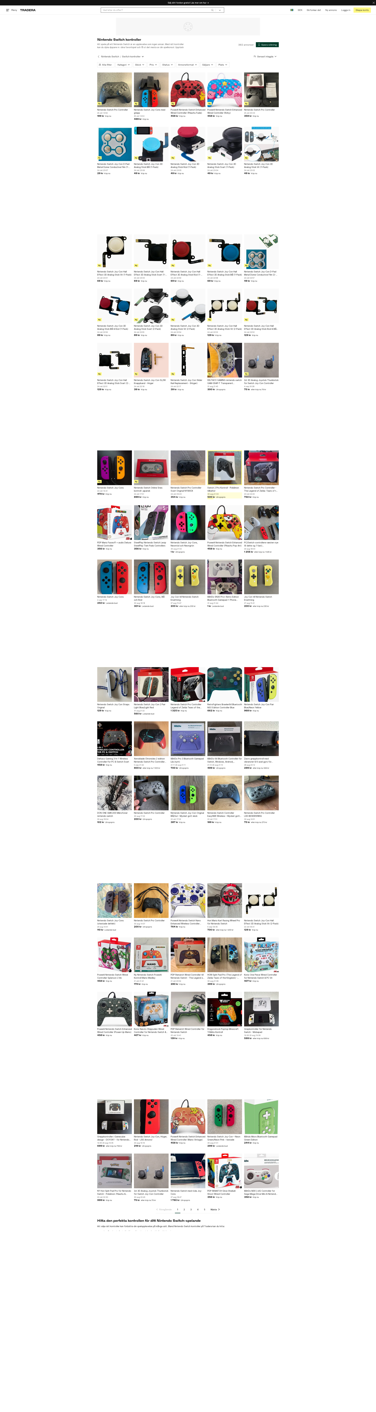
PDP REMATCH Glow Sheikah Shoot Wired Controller (221, 1192)
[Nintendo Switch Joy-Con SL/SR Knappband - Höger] (151, 360)
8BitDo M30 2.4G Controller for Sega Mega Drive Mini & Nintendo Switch (260, 1192)
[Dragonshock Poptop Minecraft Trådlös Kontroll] (224, 1009)
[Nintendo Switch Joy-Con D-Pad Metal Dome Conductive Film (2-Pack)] (261, 251)
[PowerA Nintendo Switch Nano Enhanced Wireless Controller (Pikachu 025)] (188, 900)
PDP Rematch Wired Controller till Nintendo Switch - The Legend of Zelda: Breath (187, 976)
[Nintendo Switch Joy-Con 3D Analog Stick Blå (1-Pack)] (151, 144)
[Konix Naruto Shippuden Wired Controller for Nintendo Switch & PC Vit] (151, 1009)
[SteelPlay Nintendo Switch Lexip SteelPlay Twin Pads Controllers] (151, 522)
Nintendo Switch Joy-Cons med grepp (149, 111)
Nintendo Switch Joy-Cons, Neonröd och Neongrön (184, 544)
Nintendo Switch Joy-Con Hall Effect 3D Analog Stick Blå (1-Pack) (224, 273)
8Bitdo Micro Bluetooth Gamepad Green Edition (260, 1138)
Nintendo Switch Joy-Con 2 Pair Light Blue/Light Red (149, 706)
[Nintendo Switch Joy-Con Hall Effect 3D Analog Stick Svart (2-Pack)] (114, 360)
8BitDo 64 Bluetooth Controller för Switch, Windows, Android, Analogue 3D (224, 760)
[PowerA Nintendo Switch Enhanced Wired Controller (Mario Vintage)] (188, 1116)
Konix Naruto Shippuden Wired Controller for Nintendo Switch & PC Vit (150, 1031)
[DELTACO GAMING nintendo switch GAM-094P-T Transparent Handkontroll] (224, 360)
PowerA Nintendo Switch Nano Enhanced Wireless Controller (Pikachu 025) (186, 922)
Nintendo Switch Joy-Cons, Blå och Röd (149, 598)
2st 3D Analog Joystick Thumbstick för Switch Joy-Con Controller (261, 381)
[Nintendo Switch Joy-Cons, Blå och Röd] (151, 577)
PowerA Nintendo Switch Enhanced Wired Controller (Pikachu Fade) (188, 111)
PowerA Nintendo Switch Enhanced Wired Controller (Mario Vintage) (188, 1138)
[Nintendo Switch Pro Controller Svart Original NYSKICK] (188, 467)
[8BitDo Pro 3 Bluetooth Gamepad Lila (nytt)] (188, 738)
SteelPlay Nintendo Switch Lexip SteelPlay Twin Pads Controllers (150, 544)
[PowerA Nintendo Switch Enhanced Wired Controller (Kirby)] (224, 89)
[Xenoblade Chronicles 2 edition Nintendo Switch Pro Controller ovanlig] (151, 738)
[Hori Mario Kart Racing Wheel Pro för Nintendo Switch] (224, 900)
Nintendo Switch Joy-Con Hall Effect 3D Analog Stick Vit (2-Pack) (224, 327)
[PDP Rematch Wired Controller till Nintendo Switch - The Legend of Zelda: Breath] (188, 954)
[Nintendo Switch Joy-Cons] (114, 467)
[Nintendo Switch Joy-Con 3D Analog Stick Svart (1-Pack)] (224, 144)
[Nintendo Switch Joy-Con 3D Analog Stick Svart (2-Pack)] (151, 306)
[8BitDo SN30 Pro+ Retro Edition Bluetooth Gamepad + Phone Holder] (224, 577)
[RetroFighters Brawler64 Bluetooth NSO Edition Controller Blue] (224, 684)
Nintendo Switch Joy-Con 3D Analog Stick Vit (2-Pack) (185, 327)
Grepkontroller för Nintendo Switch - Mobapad (258, 1030)
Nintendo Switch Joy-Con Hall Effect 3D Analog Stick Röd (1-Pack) (186, 273)
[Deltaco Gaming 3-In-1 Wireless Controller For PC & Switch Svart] (114, 738)
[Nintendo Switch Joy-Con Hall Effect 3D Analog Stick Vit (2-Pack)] (224, 306)
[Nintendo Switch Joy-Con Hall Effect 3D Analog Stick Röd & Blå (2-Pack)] (261, 306)
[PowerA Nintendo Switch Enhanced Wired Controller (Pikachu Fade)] (188, 89)
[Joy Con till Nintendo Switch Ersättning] (188, 577)
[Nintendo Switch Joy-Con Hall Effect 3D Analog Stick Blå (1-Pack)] (224, 251)
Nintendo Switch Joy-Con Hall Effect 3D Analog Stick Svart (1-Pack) (149, 273)
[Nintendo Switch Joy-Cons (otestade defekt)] (114, 900)
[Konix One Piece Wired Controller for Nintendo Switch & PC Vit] (261, 954)
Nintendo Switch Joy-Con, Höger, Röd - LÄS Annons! (150, 1138)
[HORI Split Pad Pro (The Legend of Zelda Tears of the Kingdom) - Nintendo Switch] (224, 954)
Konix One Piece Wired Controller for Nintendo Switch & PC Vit (260, 976)
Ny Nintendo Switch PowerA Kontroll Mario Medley (148, 976)
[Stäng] (373, 2)
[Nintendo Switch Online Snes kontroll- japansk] (151, 467)
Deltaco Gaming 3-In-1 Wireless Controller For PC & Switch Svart (113, 760)
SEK (300, 10)
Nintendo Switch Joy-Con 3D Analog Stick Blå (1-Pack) (148, 165)
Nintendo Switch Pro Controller (112, 109)
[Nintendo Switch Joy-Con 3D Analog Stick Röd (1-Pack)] (188, 144)
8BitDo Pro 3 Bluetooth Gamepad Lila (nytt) (187, 760)
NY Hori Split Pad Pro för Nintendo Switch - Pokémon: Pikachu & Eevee (114, 1192)
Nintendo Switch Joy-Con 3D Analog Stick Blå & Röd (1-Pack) (112, 327)
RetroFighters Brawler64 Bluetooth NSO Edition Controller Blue (224, 706)
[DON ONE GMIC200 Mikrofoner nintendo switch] (114, 793)
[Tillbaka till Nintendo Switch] (98, 56)
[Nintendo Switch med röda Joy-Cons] (188, 1171)
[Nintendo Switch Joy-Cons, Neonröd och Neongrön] (188, 522)
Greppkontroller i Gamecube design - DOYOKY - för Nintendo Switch (113, 1138)
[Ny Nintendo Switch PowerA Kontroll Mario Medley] (151, 954)
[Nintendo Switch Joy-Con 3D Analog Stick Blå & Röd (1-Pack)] (114, 306)
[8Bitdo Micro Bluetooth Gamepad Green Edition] (261, 1116)
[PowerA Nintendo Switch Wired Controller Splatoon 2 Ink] (114, 954)
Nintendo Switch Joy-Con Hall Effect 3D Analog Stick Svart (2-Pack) (113, 382)
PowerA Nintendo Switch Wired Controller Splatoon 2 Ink (112, 976)
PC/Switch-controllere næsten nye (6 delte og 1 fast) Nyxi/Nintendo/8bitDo (261, 544)
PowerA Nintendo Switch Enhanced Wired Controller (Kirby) (224, 111)
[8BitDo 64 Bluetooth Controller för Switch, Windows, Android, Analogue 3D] (224, 738)
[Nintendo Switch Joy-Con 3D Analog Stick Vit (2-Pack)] (188, 306)
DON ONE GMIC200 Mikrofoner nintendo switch (112, 814)
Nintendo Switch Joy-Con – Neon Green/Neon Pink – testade (223, 1138)
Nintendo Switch (110, 56)
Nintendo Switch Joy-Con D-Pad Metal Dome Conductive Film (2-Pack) (260, 273)
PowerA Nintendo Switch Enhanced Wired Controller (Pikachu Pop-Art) (224, 544)
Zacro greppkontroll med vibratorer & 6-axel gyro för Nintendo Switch (257, 760)
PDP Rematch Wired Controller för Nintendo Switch (187, 1030)
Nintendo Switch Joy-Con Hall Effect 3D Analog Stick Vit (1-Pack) (114, 273)
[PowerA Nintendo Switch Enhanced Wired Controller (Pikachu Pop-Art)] (224, 522)
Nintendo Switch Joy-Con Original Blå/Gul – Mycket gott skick (187, 814)
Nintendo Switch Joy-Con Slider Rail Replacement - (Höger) (186, 381)
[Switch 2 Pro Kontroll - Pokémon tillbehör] (224, 467)
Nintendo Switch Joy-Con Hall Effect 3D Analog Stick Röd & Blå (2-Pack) (260, 327)
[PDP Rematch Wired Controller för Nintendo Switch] (188, 1009)
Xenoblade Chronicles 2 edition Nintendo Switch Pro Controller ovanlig (149, 760)
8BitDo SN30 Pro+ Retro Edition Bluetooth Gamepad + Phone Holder (223, 598)
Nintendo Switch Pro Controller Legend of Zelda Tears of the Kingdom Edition (186, 706)
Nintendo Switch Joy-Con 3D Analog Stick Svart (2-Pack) (148, 327)
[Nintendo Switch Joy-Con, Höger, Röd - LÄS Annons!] (151, 1116)
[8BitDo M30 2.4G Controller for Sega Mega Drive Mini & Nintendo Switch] (261, 1171)
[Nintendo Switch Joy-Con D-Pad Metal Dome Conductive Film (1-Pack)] (114, 144)
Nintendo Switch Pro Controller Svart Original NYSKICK (186, 489)
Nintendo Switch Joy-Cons (110, 487)
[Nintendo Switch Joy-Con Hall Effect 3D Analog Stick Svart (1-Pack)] (151, 251)
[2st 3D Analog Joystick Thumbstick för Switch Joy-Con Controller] (261, 360)
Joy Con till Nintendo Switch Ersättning (185, 598)
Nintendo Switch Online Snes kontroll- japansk (148, 489)
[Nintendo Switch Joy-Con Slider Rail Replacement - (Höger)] (188, 360)
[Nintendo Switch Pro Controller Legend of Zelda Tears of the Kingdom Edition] (188, 684)
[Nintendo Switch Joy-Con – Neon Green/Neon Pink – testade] (224, 1116)
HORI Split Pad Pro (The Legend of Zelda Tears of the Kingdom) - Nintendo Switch (224, 976)
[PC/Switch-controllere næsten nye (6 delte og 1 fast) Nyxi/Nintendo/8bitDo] (261, 522)
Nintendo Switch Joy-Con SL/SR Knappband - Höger (150, 381)
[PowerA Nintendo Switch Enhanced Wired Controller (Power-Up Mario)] (114, 1009)
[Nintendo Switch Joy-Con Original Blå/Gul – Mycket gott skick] (188, 793)
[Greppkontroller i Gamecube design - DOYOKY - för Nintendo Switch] (114, 1116)
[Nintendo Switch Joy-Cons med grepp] (151, 89)
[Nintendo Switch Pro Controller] (114, 89)
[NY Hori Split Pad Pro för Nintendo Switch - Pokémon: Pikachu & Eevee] (114, 1171)
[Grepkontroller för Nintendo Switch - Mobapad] (261, 1009)
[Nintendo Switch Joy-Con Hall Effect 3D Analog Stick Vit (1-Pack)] (114, 251)
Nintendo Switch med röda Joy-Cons (186, 1192)
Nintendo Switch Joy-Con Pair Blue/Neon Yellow (259, 706)
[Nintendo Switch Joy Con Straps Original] (114, 684)
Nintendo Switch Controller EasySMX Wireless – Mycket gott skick (223, 815)
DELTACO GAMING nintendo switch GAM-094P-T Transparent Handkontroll (224, 382)
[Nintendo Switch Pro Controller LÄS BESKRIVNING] (261, 793)
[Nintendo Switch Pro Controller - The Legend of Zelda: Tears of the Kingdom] (261, 467)
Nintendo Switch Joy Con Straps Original (113, 706)
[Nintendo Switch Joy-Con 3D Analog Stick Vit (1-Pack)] (261, 144)
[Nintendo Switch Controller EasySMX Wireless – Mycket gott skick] (224, 793)
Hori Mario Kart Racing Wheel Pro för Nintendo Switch (223, 922)
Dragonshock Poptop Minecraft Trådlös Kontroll (223, 1030)
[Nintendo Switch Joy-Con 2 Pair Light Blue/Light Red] (151, 684)
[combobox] (158, 10)
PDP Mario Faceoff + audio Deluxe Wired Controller (114, 544)
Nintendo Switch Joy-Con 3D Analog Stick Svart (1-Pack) (221, 165)
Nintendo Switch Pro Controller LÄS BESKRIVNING (259, 814)
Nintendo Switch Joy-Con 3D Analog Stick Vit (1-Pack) (258, 165)
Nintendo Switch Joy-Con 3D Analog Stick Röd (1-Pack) (185, 165)
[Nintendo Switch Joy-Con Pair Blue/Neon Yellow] (261, 684)
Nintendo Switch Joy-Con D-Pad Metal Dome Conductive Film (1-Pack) (113, 166)
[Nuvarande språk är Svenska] (291, 10)
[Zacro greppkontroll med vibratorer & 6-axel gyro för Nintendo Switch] (261, 738)
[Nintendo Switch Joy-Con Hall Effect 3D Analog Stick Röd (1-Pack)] (188, 251)
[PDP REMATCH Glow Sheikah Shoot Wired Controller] (224, 1171)
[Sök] (212, 9)
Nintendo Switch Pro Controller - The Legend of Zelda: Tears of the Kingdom (261, 489)
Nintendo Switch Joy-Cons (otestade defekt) (110, 922)
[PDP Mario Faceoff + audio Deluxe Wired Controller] (114, 522)
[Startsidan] (28, 10)
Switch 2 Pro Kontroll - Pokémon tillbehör (223, 489)
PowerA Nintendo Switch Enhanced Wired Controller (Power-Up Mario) (114, 1030)
